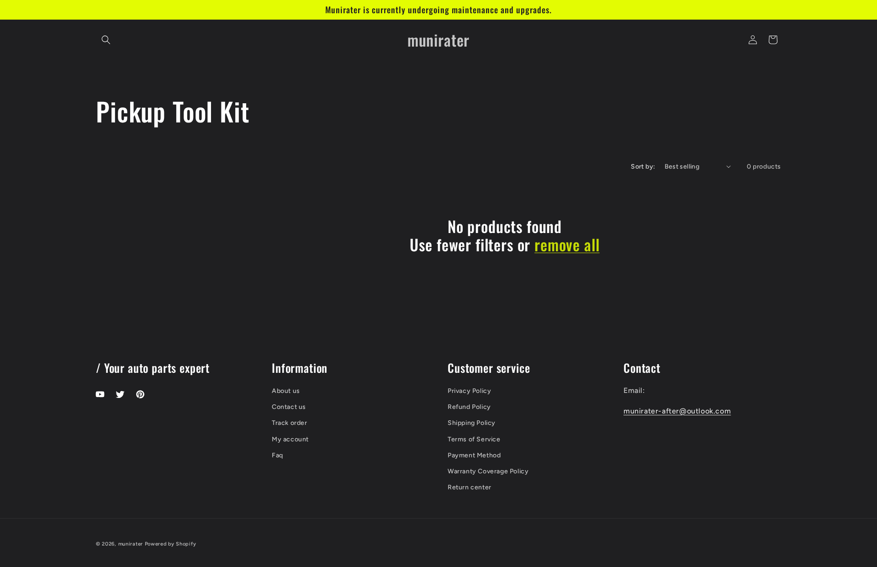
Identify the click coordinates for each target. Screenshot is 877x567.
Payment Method (474, 455)
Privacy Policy (469, 391)
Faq (277, 455)
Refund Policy (469, 407)
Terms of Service (474, 439)
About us (286, 391)
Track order (289, 423)
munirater (130, 544)
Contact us (289, 407)
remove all (566, 244)
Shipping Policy (472, 423)
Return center (469, 487)
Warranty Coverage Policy (488, 471)
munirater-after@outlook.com (677, 411)
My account (290, 439)
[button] (106, 40)
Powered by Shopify (170, 544)
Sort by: (643, 166)
